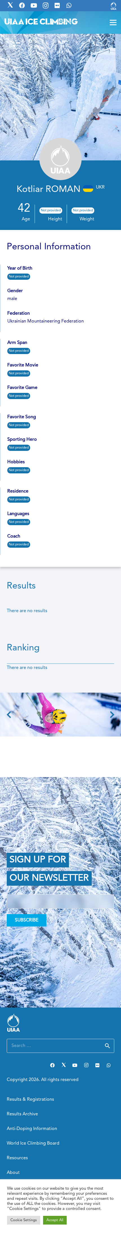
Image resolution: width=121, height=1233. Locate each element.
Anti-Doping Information (32, 1129)
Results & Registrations (30, 1099)
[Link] (113, 5)
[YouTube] (74, 1065)
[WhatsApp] (108, 1065)
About (13, 1173)
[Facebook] (52, 1065)
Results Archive (22, 1114)
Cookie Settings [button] (23, 1220)
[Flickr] (97, 1065)
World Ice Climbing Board (33, 1143)
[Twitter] (63, 1065)
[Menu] (113, 22)
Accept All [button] (54, 1220)
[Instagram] (86, 1065)
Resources (17, 1158)
